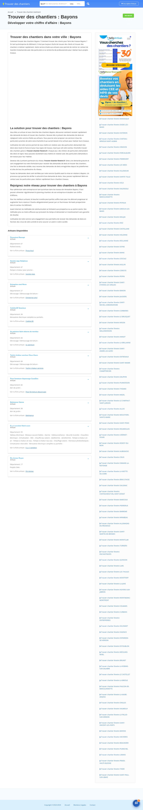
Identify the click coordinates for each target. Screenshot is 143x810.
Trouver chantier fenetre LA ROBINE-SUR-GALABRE (114, 667)
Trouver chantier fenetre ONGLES (113, 703)
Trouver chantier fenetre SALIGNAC (114, 485)
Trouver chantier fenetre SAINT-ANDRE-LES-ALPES (112, 350)
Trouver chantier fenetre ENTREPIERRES (109, 619)
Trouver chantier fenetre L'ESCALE (113, 259)
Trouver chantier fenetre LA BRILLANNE (115, 343)
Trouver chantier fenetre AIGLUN (113, 264)
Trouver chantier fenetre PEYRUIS (113, 203)
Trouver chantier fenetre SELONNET (114, 626)
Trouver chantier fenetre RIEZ (112, 223)
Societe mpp (30, 274)
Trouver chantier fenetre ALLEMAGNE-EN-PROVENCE (115, 524)
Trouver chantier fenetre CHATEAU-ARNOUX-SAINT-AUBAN (113, 140)
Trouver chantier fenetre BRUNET (113, 660)
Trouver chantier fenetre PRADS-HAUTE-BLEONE (112, 762)
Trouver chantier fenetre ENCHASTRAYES (109, 553)
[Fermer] (135, 768)
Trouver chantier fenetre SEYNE (113, 247)
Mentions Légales (80, 805)
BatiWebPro (122, 796)
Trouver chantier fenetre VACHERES (114, 737)
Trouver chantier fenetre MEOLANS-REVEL (114, 653)
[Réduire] (131, 768)
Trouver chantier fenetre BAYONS (113, 731)
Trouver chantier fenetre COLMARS (114, 606)
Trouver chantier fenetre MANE (112, 253)
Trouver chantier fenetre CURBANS (114, 612)
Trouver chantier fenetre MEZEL (113, 395)
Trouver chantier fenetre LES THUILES (115, 572)
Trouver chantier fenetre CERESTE (113, 270)
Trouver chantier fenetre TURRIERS (114, 546)
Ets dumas (30, 471)
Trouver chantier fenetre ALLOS (113, 409)
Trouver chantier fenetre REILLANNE (114, 241)
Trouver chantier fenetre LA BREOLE (114, 680)
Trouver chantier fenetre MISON (113, 322)
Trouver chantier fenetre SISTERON (114, 133)
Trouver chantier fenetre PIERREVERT (115, 159)
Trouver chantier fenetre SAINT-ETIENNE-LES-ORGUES (112, 283)
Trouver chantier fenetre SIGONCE (114, 632)
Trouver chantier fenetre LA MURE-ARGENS (113, 695)
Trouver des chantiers (17, 3)
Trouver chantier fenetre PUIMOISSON (115, 383)
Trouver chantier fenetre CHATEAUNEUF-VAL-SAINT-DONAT (112, 492)
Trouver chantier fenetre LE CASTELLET (115, 674)
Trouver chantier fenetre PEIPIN (113, 276)
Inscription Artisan (129, 4)
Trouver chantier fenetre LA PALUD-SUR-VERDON (114, 716)
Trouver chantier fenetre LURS (112, 566)
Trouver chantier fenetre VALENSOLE (114, 189)
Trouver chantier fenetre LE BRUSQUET (115, 317)
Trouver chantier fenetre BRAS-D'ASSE (115, 479)
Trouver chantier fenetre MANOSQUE (115, 119)
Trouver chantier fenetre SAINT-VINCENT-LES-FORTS (112, 724)
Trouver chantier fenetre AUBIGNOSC (115, 451)
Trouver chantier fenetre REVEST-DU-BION (114, 444)
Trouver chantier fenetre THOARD (113, 389)
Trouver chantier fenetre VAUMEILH (114, 709)
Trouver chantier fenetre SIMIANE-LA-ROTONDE (114, 464)
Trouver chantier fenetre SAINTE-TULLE (115, 177)
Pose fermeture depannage (36, 392)
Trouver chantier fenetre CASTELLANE (115, 229)
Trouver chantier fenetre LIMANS (113, 755)
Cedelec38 (29, 321)
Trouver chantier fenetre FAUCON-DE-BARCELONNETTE (114, 687)
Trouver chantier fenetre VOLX (112, 183)
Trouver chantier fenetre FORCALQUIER (115, 153)
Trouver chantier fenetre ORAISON (114, 147)
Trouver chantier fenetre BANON (113, 291)
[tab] (50, 238)
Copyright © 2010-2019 (52, 805)
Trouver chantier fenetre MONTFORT (115, 578)
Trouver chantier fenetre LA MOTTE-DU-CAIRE (114, 472)
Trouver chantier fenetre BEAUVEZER (114, 743)
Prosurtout (30, 251)
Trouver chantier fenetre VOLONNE (114, 235)
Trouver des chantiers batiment (29, 12)
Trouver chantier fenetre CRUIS (112, 457)
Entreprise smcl (31, 298)
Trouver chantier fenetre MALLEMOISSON (109, 329)
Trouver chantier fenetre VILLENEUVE (115, 171)
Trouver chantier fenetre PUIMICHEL (114, 749)
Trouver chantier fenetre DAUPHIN (114, 377)
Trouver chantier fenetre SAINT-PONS (115, 423)
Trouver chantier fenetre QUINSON (114, 560)
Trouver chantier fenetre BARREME (114, 511)
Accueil (10, 12)
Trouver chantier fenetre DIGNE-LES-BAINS (114, 126)
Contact (92, 805)
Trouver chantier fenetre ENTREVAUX (115, 357)
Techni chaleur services (34, 368)
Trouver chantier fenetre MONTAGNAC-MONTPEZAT (115, 599)
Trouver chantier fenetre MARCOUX (114, 500)
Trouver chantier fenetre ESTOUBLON (115, 646)
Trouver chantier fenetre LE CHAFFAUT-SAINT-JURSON (115, 402)
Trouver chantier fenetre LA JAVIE (113, 584)
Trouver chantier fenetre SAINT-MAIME (115, 363)
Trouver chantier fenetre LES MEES (114, 165)
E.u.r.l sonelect (31, 448)
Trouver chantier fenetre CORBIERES (114, 311)
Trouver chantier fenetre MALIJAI (113, 217)
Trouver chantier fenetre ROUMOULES (115, 429)
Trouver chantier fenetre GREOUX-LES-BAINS (115, 210)
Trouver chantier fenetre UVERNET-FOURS (113, 436)
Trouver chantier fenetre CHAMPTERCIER (109, 370)
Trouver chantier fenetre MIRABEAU (114, 517)
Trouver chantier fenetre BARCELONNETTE (109, 196)
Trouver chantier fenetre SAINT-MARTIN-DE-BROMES (112, 533)
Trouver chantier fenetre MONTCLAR (114, 540)
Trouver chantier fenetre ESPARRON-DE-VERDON (114, 639)
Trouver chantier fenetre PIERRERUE (114, 506)
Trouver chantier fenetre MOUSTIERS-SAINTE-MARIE (114, 416)
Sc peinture (30, 345)
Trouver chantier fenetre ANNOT (113, 337)
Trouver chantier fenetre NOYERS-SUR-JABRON (115, 591)
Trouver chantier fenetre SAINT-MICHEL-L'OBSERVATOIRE (112, 303)
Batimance (30, 415)
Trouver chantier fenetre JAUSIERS (114, 296)
